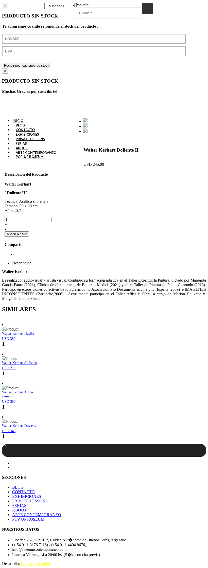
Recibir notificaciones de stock (26, 65)
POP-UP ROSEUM (30, 157)
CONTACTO (23, 492)
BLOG (18, 487)
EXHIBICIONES (26, 496)
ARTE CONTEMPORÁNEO (36, 514)
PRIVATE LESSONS (30, 501)
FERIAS (19, 505)
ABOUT (19, 510)
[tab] (21, 263)
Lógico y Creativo (35, 563)
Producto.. (82, 5)
